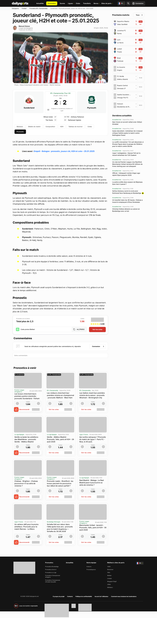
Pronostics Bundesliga (52, 566)
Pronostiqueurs (91, 569)
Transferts (87, 3)
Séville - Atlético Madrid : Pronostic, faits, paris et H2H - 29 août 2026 (60, 439)
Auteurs (89, 566)
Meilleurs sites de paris (115, 562)
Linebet (109, 578)
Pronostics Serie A (50, 569)
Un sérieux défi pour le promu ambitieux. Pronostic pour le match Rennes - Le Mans (26, 526)
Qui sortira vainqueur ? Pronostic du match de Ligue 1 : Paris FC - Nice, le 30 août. (92, 439)
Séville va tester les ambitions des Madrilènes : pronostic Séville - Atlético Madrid (26, 439)
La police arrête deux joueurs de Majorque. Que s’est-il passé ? (127, 183)
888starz (110, 587)
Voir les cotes (97, 329)
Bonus (96, 3)
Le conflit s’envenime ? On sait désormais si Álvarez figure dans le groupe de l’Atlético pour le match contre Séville (128, 144)
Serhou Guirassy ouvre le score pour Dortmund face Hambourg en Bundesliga (126, 192)
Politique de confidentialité (84, 596)
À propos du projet (58, 596)
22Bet (109, 584)
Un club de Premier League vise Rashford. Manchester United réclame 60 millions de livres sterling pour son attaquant (127, 164)
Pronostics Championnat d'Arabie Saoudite (52, 581)
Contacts (70, 596)
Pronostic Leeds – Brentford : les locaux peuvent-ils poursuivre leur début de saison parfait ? (60, 483)
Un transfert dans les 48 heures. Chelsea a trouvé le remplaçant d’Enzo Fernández (127, 201)
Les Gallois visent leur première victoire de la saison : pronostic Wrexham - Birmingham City (92, 395)
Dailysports (15, 8)
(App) (115, 581)
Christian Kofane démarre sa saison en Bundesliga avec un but (126, 210)
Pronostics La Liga (50, 572)
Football (24, 8)
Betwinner (110, 569)
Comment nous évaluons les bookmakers (123, 596)
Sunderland (29, 108)
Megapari (110, 581)
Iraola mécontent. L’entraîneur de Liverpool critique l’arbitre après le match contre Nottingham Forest (127, 133)
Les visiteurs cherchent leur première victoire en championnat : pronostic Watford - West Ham (60, 395)
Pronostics (52, 3)
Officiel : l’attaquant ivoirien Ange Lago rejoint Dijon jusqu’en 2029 (126, 174)
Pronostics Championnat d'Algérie (52, 576)
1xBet (109, 566)
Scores (62, 3)
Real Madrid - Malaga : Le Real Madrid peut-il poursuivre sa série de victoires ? (91, 482)
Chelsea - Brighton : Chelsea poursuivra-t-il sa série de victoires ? (26, 483)
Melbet (109, 575)
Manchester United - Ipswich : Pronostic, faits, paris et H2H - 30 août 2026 (92, 527)
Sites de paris (106, 3)
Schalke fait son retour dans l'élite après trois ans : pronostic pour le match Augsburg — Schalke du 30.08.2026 (60, 527)
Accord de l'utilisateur (101, 596)
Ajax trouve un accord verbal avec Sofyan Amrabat (127, 123)
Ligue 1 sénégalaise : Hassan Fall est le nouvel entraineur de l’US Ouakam (126, 154)
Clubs (78, 3)
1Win (108, 572)
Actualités (40, 3)
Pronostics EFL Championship (38, 8)
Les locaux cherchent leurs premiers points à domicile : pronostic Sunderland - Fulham (27, 396)
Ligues (70, 3)
